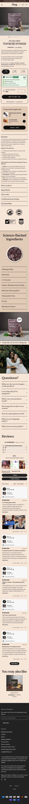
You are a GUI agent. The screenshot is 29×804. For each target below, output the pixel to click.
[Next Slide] (26, 464)
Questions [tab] (16, 471)
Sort (15, 484)
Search (3, 737)
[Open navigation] (2, 5)
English (17, 785)
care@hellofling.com (6, 752)
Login (22, 4)
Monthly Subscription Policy (8, 749)
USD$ (10, 785)
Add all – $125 (14, 127)
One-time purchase (10, 90)
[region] (14, 464)
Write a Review (17, 479)
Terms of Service (5, 744)
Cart (26, 4)
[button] (14, 47)
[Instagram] (5, 779)
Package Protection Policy (8, 747)
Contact (3, 734)
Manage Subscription (6, 732)
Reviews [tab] (6, 471)
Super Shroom (14, 692)
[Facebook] (1, 779)
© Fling (14, 789)
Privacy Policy (5, 742)
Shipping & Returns (6, 739)
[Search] (19, 4)
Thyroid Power (10, 494)
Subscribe (6, 723)
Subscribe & (11, 77)
